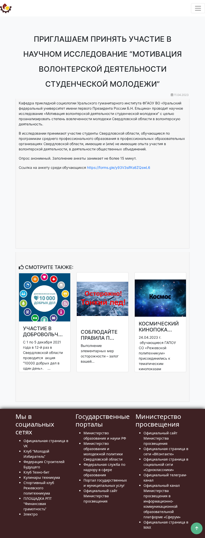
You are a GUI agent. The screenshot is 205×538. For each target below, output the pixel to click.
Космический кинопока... (159, 327)
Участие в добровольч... (43, 331)
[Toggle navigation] (198, 8)
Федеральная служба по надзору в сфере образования (104, 469)
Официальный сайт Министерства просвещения (101, 496)
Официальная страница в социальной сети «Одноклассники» (166, 464)
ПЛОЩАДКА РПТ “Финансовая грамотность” (38, 503)
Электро (31, 514)
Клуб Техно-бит (37, 472)
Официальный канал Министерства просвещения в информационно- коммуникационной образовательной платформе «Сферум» (162, 501)
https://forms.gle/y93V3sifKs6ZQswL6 (118, 167)
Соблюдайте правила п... (99, 335)
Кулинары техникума (42, 477)
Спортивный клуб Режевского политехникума (39, 488)
